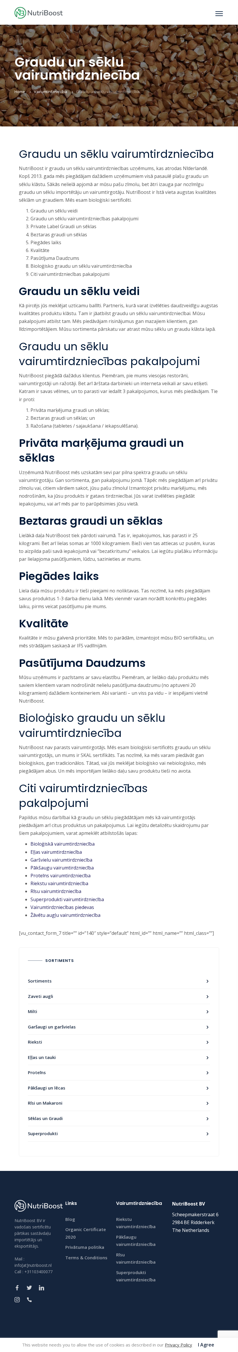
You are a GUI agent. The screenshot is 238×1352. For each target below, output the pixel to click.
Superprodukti (43, 1133)
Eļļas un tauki (42, 1057)
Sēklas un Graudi (45, 1118)
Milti (32, 1011)
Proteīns (37, 1072)
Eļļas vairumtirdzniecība (56, 852)
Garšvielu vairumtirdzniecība (61, 860)
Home (20, 91)
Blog (70, 1219)
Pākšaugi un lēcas (46, 1088)
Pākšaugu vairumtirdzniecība (62, 868)
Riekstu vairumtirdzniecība (59, 883)
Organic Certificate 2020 (85, 1233)
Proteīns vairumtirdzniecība (60, 875)
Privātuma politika (84, 1247)
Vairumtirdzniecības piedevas (62, 907)
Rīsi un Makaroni (45, 1103)
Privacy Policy (178, 1345)
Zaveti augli (40, 996)
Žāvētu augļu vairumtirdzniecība (65, 915)
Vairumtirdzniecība (50, 91)
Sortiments (40, 981)
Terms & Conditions (86, 1257)
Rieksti (35, 1042)
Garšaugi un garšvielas (52, 1027)
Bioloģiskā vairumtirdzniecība (62, 844)
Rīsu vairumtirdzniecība (55, 891)
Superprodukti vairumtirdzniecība (67, 899)
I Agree (206, 1345)
